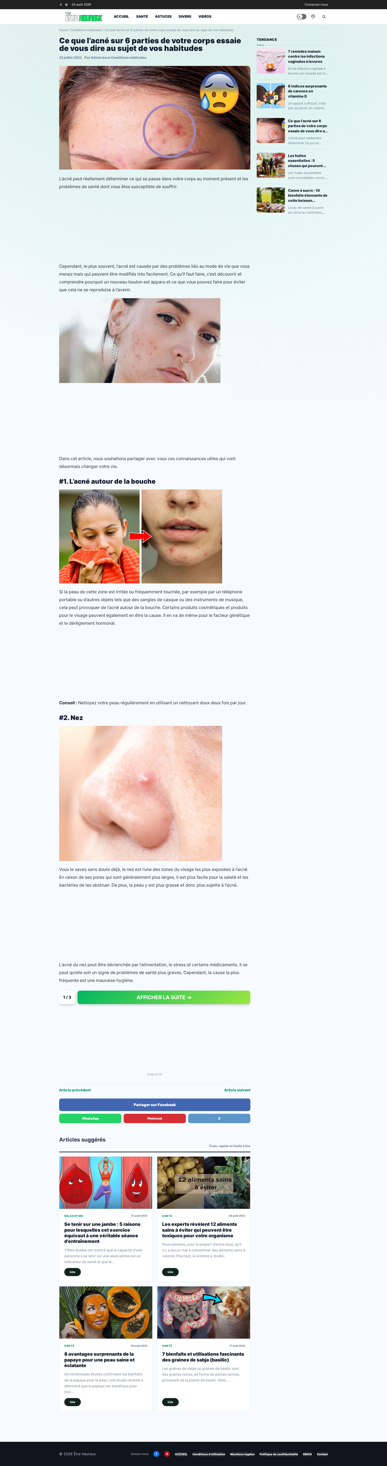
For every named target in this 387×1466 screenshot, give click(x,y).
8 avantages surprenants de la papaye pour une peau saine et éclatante (99, 1359)
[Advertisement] (154, 226)
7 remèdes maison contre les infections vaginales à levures (306, 56)
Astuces (163, 16)
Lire (72, 1272)
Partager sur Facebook (155, 1105)
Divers (185, 16)
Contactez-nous (316, 4)
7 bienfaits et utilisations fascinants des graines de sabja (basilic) (203, 1356)
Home (63, 30)
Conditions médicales (86, 30)
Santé (142, 16)
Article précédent (75, 1090)
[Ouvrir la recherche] (323, 17)
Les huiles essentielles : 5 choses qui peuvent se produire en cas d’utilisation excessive (308, 160)
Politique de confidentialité (279, 1454)
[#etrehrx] (313, 16)
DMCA (307, 1454)
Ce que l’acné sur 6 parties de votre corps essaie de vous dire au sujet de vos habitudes (308, 126)
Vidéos (204, 16)
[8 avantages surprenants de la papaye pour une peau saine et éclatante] (105, 1312)
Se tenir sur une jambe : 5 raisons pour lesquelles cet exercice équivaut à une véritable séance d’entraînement (102, 1232)
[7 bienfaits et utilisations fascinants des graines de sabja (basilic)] (203, 1312)
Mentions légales (242, 1454)
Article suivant (237, 1090)
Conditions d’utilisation (208, 1454)
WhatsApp (90, 1118)
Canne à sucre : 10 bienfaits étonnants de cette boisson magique (307, 195)
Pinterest (154, 1118)
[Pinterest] (66, 4)
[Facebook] (60, 4)
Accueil (121, 16)
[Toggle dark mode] (301, 16)
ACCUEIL (181, 1454)
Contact (322, 1454)
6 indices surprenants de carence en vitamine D (307, 91)
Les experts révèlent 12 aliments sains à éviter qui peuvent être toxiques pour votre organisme (199, 1229)
